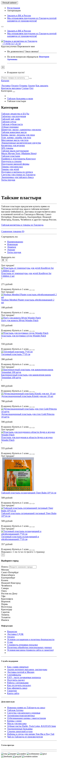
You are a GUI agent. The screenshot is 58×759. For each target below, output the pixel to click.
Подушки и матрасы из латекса (17, 172)
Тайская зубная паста (12, 124)
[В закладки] (30, 313)
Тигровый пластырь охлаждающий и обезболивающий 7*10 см (20, 537)
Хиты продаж (8, 180)
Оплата (15, 85)
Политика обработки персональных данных (29, 647)
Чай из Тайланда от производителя (25, 736)
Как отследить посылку (19, 685)
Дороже (11, 249)
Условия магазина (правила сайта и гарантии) (30, 650)
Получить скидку (16, 680)
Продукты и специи (11, 161)
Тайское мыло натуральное (15, 151)
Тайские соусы (8, 121)
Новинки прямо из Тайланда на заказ (26, 707)
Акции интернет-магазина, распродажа (27, 669)
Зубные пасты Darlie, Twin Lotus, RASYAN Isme (31, 726)
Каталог (5, 80)
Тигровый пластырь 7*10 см (15, 354)
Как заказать (42, 85)
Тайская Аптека (15, 710)
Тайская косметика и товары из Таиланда (22, 225)
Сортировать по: (9, 236)
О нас (10, 642)
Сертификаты (14, 675)
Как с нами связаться (17, 667)
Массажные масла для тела (14, 140)
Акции (31, 85)
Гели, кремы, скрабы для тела (16, 137)
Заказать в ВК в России (19, 15)
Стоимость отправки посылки (22, 644)
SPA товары (7, 148)
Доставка (6, 85)
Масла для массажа (16, 723)
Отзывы (23, 85)
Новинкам (12, 244)
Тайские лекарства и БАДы (15, 113)
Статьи (25, 88)
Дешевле (11, 247)
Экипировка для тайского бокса (17, 177)
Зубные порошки (10, 127)
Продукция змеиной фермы (15, 164)
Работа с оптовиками (18, 682)
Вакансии (12, 631)
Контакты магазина (11, 88)
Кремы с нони (14, 721)
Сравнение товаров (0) (12, 231)
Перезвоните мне (26, 46)
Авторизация (14, 10)
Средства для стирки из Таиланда (18, 174)
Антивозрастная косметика (21, 715)
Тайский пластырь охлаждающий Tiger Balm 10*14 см (28, 492)
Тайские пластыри (10, 156)
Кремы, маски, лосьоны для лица (18, 135)
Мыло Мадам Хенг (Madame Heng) (19, 153)
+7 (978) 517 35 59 (11, 44)
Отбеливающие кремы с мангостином (26, 718)
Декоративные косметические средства (21, 143)
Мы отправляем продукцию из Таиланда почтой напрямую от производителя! (32, 19)
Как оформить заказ (17, 688)
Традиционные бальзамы (20, 729)
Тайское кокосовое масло (14, 132)
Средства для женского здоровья (23, 713)
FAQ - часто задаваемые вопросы (24, 677)
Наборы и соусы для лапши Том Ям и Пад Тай (30, 734)
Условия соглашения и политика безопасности (30, 639)
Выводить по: (8, 257)
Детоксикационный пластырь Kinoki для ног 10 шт (27, 396)
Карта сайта (13, 693)
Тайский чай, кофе (10, 119)
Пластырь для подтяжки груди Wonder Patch (23, 335)
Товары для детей (10, 169)
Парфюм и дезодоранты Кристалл (18, 158)
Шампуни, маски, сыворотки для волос (21, 129)
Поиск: (4, 566)
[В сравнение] (33, 313)
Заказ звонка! (23, 51)
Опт (31, 88)
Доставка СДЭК (15, 634)
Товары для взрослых (12, 166)
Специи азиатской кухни (20, 731)
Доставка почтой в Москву (21, 672)
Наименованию (15, 241)
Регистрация (13, 8)
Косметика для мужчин (13, 145)
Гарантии (12, 690)
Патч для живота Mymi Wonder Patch (19, 320)
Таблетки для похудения (13, 116)
